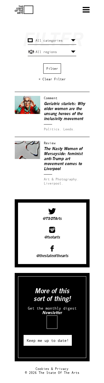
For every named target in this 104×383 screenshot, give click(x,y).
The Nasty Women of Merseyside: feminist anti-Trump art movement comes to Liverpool (63, 159)
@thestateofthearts (52, 256)
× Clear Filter (52, 79)
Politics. (52, 129)
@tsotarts (52, 237)
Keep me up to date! (48, 340)
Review (49, 143)
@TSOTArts (52, 219)
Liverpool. (53, 183)
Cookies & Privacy (52, 369)
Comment (50, 98)
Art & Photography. (61, 179)
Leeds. (69, 129)
